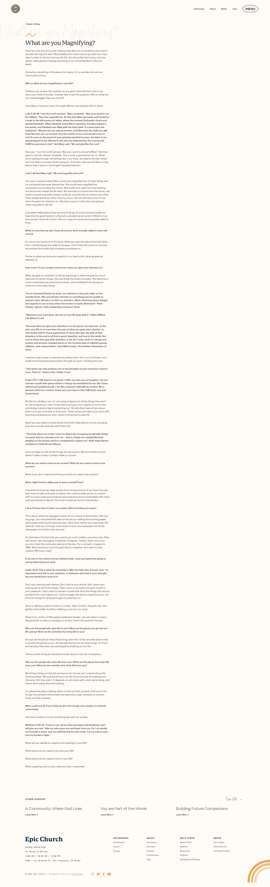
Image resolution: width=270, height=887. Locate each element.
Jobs (149, 859)
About (213, 9)
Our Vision (152, 842)
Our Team (151, 846)
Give (235, 9)
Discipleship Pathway (190, 859)
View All (234, 799)
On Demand (118, 842)
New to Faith (186, 842)
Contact (150, 851)
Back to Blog (33, 24)
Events (116, 846)
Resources (185, 851)
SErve (217, 838)
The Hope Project (221, 851)
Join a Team (218, 842)
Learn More (30, 815)
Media (224, 9)
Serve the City (220, 846)
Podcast (184, 855)
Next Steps (187, 838)
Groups (116, 851)
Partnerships (153, 855)
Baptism (184, 846)
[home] (15, 8)
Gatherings (199, 9)
